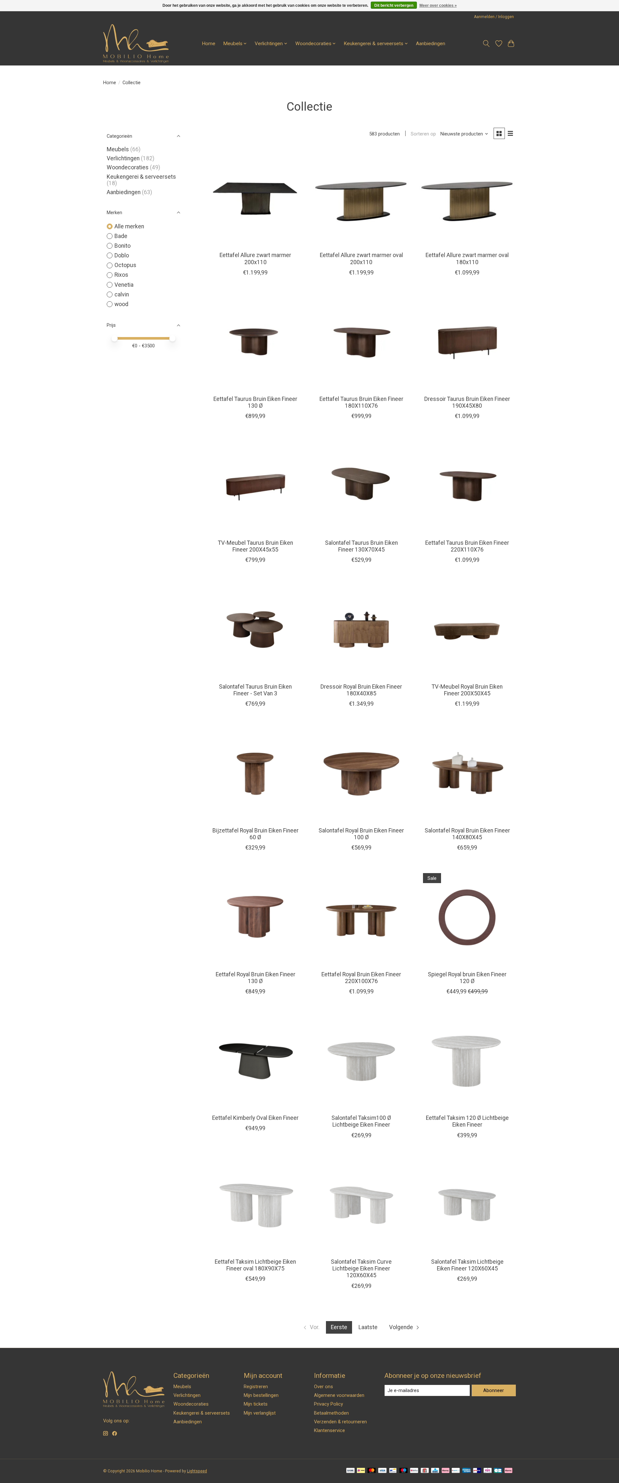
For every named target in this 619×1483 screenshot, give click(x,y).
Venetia (123, 285)
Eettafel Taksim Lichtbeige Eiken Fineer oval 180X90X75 (255, 1265)
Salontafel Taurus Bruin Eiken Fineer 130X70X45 (361, 546)
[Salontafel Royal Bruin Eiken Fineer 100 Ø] (361, 773)
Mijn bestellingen (261, 1395)
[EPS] (488, 1471)
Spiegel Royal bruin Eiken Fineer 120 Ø (467, 977)
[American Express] (466, 1471)
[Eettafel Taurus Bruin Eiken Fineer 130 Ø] (255, 342)
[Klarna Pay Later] (508, 1471)
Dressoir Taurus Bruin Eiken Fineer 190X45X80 (467, 402)
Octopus (125, 265)
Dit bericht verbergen (393, 5)
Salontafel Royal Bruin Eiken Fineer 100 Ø (361, 834)
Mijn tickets (256, 1404)
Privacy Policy (328, 1404)
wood (121, 304)
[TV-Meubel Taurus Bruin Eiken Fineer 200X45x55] (255, 485)
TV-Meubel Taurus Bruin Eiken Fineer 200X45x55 (255, 546)
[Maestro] (403, 1471)
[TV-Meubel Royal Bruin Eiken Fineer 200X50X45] (467, 629)
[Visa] (382, 1471)
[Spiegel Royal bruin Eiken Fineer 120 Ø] (467, 917)
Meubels (118, 149)
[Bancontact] (393, 1471)
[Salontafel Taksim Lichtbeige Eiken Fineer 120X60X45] (467, 1204)
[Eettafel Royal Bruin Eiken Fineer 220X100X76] (361, 917)
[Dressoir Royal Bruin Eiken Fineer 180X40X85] (361, 629)
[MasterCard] (372, 1471)
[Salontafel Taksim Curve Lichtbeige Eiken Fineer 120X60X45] (361, 1204)
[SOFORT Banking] (445, 1471)
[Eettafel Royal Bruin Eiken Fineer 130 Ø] (255, 917)
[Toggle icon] (486, 43)
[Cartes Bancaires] (498, 1471)
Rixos (121, 275)
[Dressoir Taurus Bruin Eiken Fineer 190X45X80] (467, 342)
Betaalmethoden (331, 1413)
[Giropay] (477, 1471)
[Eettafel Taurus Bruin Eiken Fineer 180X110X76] (361, 342)
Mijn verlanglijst (260, 1413)
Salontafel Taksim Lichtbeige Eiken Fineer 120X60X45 (467, 1265)
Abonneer (493, 1390)
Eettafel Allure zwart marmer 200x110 (255, 258)
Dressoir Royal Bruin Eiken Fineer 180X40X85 (361, 690)
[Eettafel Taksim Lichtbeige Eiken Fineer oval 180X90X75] (255, 1204)
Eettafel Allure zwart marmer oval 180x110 (467, 258)
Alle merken (129, 226)
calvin (121, 294)
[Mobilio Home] (136, 43)
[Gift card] (425, 1471)
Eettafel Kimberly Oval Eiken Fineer (255, 1118)
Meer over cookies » (438, 5)
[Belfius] (414, 1471)
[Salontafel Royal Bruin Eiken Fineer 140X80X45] (467, 773)
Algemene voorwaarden (339, 1395)
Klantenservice (329, 1430)
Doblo (121, 255)
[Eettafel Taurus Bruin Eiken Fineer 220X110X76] (467, 485)
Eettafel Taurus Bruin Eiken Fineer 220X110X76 (467, 546)
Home (208, 43)
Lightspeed (197, 1471)
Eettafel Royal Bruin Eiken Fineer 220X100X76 (361, 977)
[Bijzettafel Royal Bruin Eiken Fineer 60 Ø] (255, 773)
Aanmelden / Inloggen (494, 17)
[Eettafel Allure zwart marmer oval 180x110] (467, 198)
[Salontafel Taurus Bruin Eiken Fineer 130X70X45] (361, 485)
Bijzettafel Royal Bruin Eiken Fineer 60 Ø (255, 834)
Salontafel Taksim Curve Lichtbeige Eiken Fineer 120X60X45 (361, 1269)
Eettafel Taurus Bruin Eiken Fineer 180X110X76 (361, 402)
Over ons (323, 1386)
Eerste (339, 1327)
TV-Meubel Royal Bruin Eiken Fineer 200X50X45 (467, 690)
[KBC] (435, 1471)
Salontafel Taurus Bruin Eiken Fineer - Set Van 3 (255, 690)
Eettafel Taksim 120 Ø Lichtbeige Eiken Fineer (467, 1121)
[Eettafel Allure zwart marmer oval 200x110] (361, 198)
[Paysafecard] (456, 1471)
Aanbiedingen (430, 43)
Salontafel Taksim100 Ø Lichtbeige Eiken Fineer (361, 1121)
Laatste (368, 1327)
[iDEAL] (361, 1471)
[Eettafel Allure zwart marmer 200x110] (255, 198)
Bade (120, 236)
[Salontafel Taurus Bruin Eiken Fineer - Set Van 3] (255, 629)
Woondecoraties (128, 167)
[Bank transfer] (350, 1471)
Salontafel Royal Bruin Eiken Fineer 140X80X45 (467, 834)
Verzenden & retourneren (340, 1422)
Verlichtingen (123, 158)
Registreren (256, 1386)
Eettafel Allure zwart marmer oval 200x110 (361, 258)
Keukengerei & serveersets (141, 177)
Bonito (122, 246)
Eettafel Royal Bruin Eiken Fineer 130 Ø (255, 977)
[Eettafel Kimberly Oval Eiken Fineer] (255, 1061)
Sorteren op (423, 134)
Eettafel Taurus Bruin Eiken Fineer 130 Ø (255, 402)
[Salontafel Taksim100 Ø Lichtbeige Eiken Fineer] (361, 1061)
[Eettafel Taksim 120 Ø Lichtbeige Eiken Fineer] (467, 1061)
